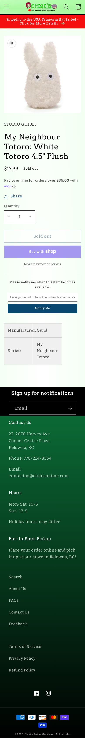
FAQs (14, 600)
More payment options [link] (42, 264)
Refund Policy (22, 670)
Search (16, 577)
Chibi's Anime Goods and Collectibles (48, 734)
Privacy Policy (22, 658)
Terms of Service (25, 646)
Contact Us (19, 612)
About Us (17, 589)
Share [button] (16, 196)
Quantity (12, 206)
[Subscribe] (70, 408)
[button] (7, 7)
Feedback (18, 624)
